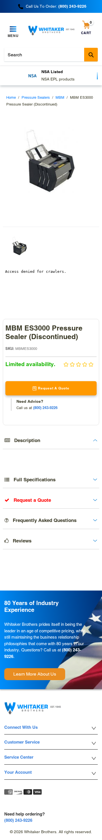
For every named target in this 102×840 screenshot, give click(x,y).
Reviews (19, 541)
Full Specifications (32, 479)
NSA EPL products (58, 79)
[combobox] (51, 54)
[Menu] (13, 29)
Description (25, 440)
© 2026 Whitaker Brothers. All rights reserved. (51, 831)
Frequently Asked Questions (42, 520)
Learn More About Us (34, 674)
